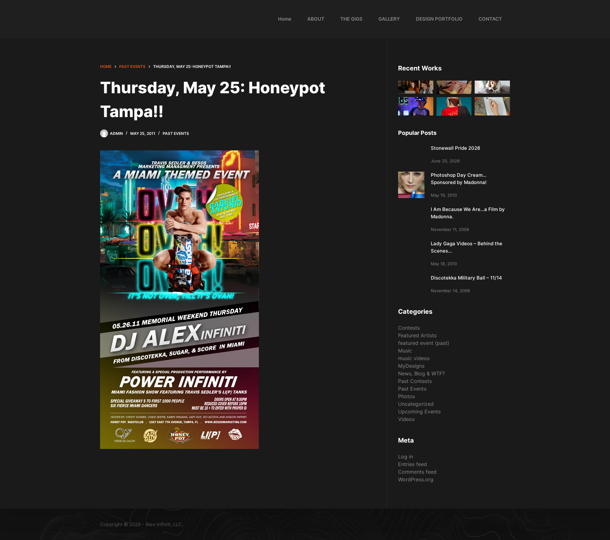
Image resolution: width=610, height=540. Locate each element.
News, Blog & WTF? (421, 373)
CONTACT (490, 19)
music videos (414, 358)
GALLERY (389, 19)
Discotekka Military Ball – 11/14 (466, 278)
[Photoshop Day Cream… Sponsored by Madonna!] (411, 185)
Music (405, 350)
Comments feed (417, 472)
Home (284, 19)
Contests (409, 328)
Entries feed (412, 464)
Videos (406, 419)
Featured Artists (417, 335)
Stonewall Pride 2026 (455, 148)
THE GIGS (351, 19)
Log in (405, 456)
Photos (406, 396)
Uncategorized (416, 404)
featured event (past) (423, 343)
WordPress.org (415, 479)
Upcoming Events (419, 411)
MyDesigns (411, 366)
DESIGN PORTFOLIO (439, 19)
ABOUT (315, 19)
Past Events (176, 133)
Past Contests (415, 381)
